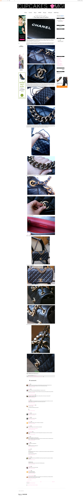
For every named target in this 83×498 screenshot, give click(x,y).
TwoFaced (50, 12)
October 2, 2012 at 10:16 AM (31, 423)
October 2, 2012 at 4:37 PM (31, 459)
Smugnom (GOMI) (59, 63)
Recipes (44, 12)
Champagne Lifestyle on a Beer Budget (33, 428)
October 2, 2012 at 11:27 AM (31, 434)
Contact (30, 12)
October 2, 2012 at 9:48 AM (31, 419)
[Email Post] (43, 376)
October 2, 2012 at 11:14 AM (31, 429)
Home (25, 12)
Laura (29, 442)
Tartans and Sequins (59, 61)
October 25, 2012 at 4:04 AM (31, 473)
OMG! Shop (56, 12)
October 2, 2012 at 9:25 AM (31, 402)
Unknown (29, 421)
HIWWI (39, 12)
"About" (63, 20)
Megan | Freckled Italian (31, 475)
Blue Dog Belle (30, 431)
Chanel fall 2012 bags (30, 376)
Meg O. (29, 389)
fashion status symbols (39, 376)
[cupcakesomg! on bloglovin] (60, 16)
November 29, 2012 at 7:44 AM (32, 478)
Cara (29, 436)
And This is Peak (59, 60)
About (35, 12)
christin (29, 417)
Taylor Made (58, 59)
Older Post (53, 481)
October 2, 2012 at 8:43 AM (31, 397)
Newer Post (28, 481)
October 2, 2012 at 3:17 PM (31, 454)
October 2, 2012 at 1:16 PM (31, 440)
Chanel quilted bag (35, 376)
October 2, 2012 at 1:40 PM (31, 446)
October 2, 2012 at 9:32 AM (31, 410)
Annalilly (29, 466)
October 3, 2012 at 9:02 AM (31, 468)
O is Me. (58, 62)
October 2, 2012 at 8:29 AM (31, 392)
